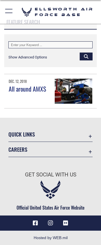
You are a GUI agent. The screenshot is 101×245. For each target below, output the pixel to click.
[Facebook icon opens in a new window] (35, 223)
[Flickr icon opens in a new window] (65, 223)
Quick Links (21, 134)
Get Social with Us (50, 174)
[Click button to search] (86, 56)
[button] (9, 12)
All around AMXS (27, 88)
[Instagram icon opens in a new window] (50, 223)
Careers (17, 149)
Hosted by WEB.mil (51, 237)
